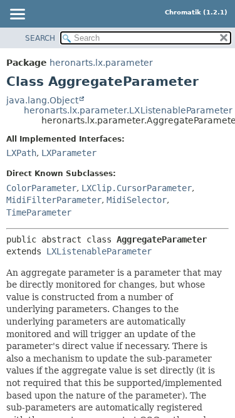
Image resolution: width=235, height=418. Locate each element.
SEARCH (40, 38)
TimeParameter (38, 212)
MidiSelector (137, 200)
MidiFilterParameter (54, 200)
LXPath (21, 153)
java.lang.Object (42, 100)
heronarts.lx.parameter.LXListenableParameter (128, 110)
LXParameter (69, 153)
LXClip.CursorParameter (136, 188)
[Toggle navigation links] (17, 15)
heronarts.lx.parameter (101, 63)
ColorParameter (41, 188)
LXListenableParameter (99, 251)
